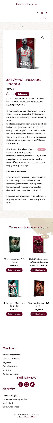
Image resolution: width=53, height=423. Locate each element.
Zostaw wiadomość (11, 407)
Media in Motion (30, 417)
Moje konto (7, 370)
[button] (42, 37)
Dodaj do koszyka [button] (14, 270)
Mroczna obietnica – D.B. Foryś (39, 304)
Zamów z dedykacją (11, 395)
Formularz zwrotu (10, 366)
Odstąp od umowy (11, 374)
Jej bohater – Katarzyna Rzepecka (14, 304)
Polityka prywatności (11, 355)
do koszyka (22, 94)
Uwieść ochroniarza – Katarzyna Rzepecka (38, 260)
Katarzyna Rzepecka (26, 4)
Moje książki (8, 403)
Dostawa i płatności (11, 358)
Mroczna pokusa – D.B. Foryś (14, 260)
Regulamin (7, 362)
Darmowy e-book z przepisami (15, 399)
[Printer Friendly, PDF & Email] (42, 149)
